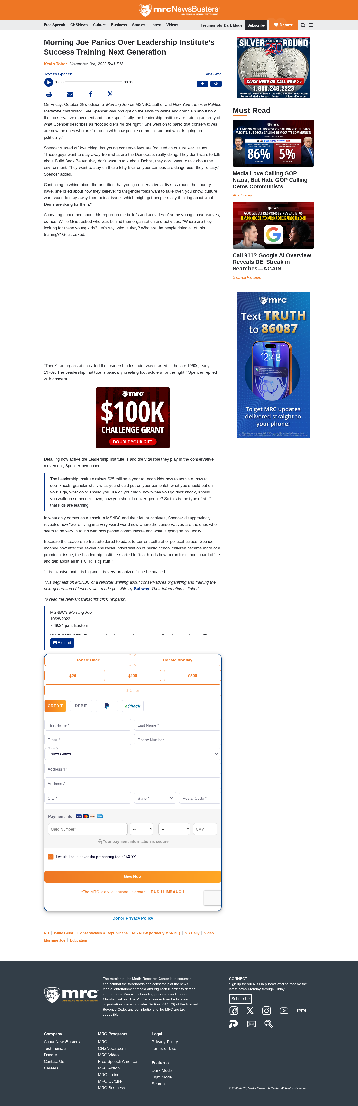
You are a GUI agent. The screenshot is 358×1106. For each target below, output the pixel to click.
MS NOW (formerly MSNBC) (156, 933)
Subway (141, 588)
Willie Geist (63, 933)
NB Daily (192, 933)
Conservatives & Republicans (102, 933)
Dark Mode (233, 25)
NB (46, 933)
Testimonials (211, 25)
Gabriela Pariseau (247, 277)
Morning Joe (54, 940)
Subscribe (256, 25)
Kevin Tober (55, 64)
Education (78, 940)
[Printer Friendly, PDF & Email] (70, 95)
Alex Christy (242, 195)
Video (209, 933)
